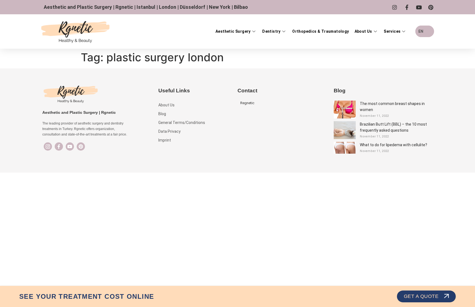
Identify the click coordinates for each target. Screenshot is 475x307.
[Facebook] (59, 146)
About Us (363, 31)
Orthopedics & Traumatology (320, 31)
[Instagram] (48, 146)
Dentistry (271, 31)
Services (392, 31)
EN (420, 31)
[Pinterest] (81, 146)
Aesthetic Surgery (233, 31)
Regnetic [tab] (247, 103)
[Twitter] (70, 146)
